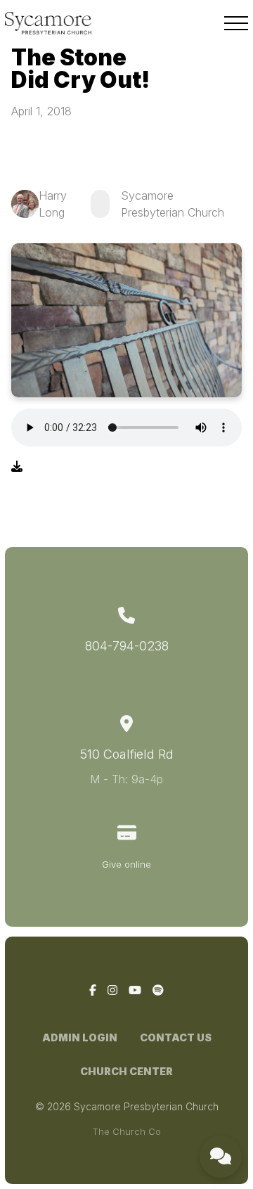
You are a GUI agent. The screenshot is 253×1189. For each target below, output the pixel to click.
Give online (126, 864)
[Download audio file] (16, 466)
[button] (236, 23)
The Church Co (126, 1131)
